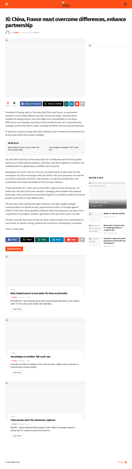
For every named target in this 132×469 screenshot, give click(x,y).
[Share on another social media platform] (82, 103)
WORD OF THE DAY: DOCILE (114, 214)
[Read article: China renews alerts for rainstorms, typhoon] (45, 401)
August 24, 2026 (24, 297)
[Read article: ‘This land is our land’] (108, 195)
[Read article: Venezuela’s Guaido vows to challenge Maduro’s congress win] (95, 229)
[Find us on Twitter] (122, 462)
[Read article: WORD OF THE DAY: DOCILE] (95, 217)
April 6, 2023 (26, 33)
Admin (16, 33)
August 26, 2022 (110, 246)
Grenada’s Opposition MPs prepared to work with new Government (115, 241)
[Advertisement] (108, 269)
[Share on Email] (77, 103)
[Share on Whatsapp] (66, 103)
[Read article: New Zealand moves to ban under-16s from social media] (45, 275)
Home (7, 12)
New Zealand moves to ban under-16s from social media (39, 293)
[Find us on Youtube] (126, 462)
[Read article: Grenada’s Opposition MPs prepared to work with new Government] (95, 242)
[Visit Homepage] (66, 4)
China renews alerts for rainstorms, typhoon (33, 420)
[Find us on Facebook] (118, 462)
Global (13, 12)
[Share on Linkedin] (71, 103)
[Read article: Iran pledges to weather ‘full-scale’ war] (45, 338)
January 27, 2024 (110, 217)
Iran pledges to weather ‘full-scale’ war (30, 356)
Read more (18, 308)
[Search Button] (125, 4)
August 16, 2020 (97, 206)
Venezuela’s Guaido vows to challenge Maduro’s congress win (114, 227)
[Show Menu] (6, 4)
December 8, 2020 (111, 233)
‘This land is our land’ (99, 202)
